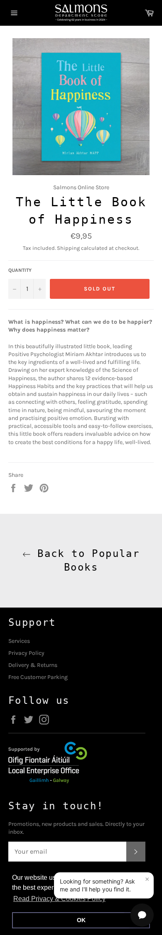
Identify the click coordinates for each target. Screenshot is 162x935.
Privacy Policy (26, 653)
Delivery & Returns (32, 665)
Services (19, 640)
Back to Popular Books (85, 560)
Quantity (20, 270)
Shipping (68, 248)
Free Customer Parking (38, 677)
